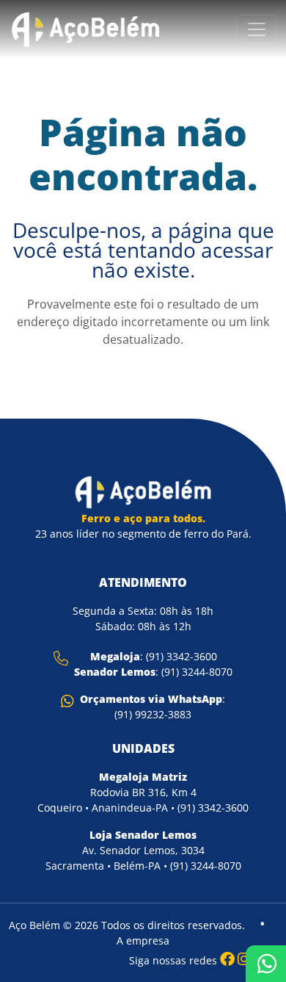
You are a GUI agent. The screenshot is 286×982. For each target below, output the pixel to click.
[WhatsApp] (266, 963)
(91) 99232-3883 (152, 714)
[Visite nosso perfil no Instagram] (244, 959)
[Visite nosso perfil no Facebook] (227, 959)
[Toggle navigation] (256, 29)
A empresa (143, 940)
